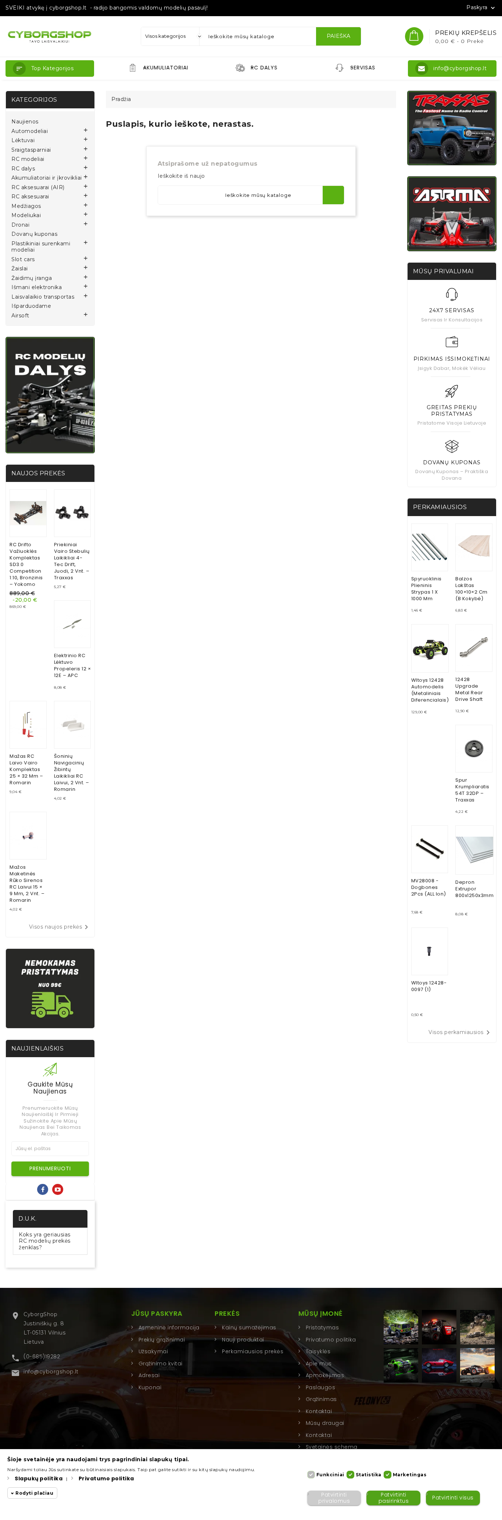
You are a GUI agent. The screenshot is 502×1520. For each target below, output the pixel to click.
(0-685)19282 (42, 1356)
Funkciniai (330, 1474)
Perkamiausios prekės (252, 1351)
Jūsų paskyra (157, 1313)
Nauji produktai (243, 1339)
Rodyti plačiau (34, 1493)
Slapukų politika (38, 1478)
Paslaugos (321, 1387)
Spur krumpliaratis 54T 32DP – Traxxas (472, 790)
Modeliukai (26, 215)
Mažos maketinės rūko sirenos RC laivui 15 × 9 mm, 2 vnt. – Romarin (27, 884)
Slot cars (23, 259)
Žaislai (19, 269)
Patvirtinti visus (453, 1498)
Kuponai (150, 1387)
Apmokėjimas (325, 1375)
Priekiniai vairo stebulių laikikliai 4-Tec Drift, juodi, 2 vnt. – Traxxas (72, 561)
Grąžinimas (321, 1399)
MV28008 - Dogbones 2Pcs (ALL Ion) (428, 887)
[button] (50, 68)
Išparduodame (31, 306)
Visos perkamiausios (460, 1032)
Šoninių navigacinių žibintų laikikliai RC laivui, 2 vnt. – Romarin (71, 773)
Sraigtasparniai (31, 150)
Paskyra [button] (481, 7)
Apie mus (319, 1363)
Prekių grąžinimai (162, 1339)
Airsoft (20, 316)
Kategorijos (34, 99)
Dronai (20, 225)
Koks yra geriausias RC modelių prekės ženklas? (45, 1241)
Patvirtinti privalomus (334, 1498)
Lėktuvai (23, 140)
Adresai (149, 1375)
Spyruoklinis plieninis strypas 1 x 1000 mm (426, 588)
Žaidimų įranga (31, 278)
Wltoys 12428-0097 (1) (429, 986)
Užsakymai (153, 1351)
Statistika (368, 1474)
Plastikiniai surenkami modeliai (40, 247)
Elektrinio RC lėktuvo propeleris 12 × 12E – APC (72, 665)
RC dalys (23, 169)
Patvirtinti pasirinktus (394, 1498)
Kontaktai (319, 1411)
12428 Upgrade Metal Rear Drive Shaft (469, 689)
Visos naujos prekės (60, 927)
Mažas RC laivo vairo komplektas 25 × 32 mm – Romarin (26, 769)
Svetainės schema (332, 1447)
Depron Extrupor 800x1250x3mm (474, 889)
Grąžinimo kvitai (161, 1363)
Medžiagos (26, 206)
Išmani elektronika (36, 287)
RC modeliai (27, 159)
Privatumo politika (331, 1339)
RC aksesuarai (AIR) (38, 187)
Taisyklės (318, 1351)
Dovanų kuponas (34, 234)
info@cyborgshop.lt (51, 1371)
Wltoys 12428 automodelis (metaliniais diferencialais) (430, 690)
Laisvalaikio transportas (42, 297)
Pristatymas (322, 1327)
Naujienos (25, 122)
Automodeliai (29, 131)
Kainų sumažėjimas (249, 1327)
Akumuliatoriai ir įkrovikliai (46, 178)
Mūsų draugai (325, 1423)
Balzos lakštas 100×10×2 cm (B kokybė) (471, 588)
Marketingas (410, 1474)
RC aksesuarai (30, 197)
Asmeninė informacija (169, 1327)
